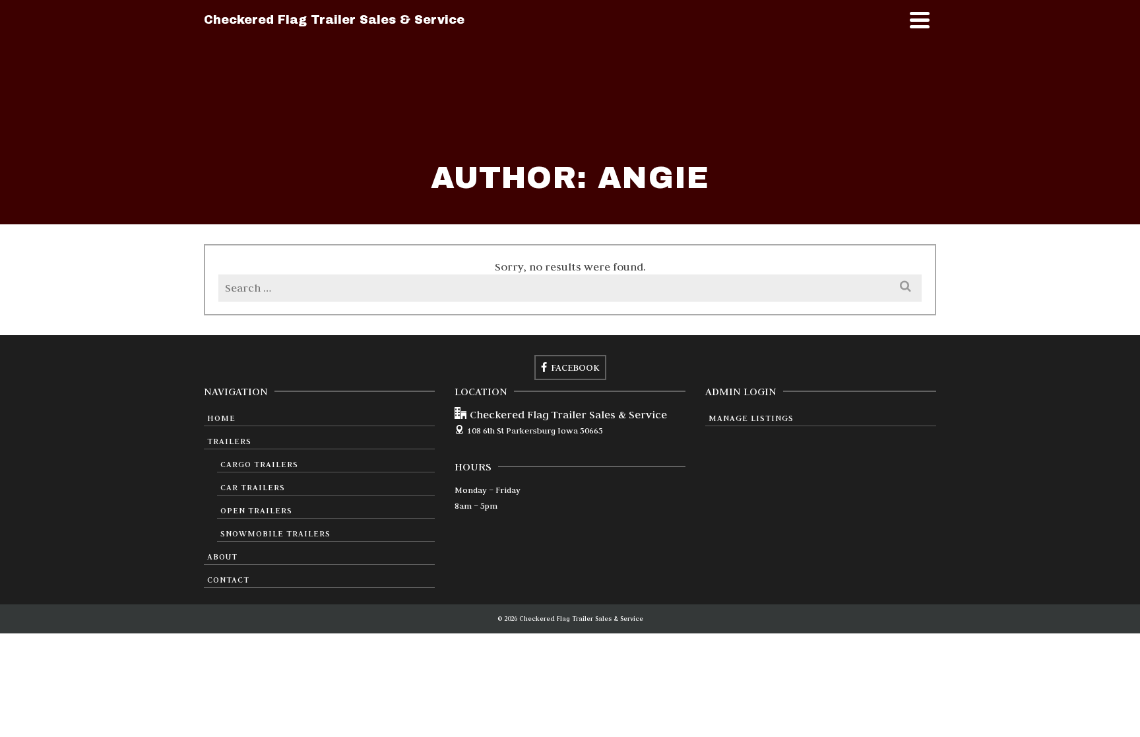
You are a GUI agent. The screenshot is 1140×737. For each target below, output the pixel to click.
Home (221, 417)
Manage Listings (751, 417)
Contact (228, 579)
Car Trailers (252, 487)
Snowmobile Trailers (275, 533)
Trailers (229, 440)
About (222, 556)
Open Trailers (256, 510)
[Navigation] (919, 20)
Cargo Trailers (259, 464)
